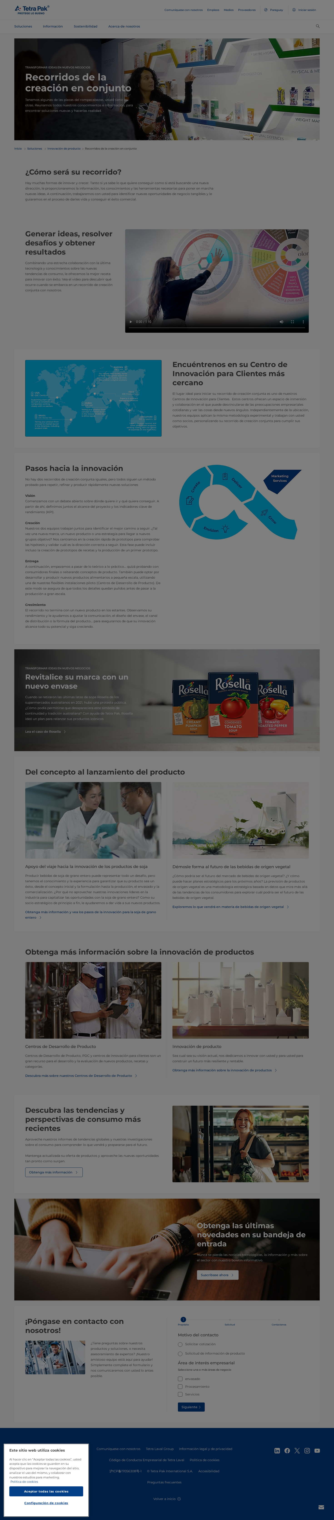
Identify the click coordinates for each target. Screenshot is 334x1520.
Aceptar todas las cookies (46, 1491)
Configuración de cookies (46, 1503)
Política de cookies (24, 1482)
